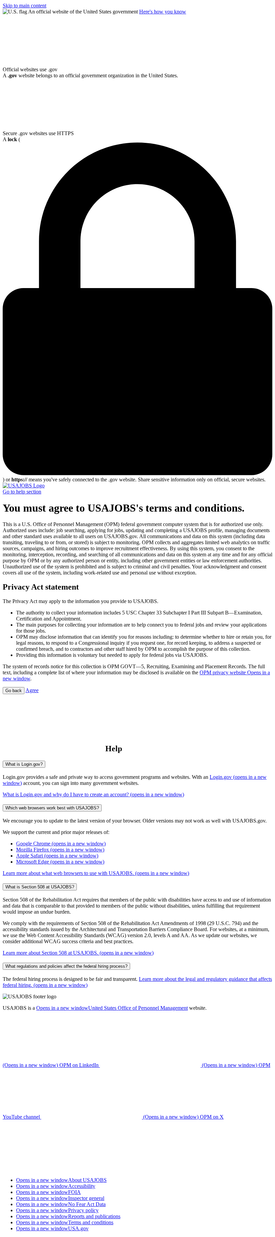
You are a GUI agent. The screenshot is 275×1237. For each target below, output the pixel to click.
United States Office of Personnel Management (112, 1008)
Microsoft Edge (60, 862)
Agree (32, 690)
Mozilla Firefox (60, 849)
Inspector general (60, 1198)
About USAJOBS (61, 1180)
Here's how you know (162, 11)
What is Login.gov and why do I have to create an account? (93, 794)
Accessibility (55, 1186)
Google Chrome (61, 843)
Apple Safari (57, 856)
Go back (13, 690)
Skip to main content (24, 5)
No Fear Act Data (61, 1204)
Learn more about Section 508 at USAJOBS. (78, 953)
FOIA (48, 1192)
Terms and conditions (64, 1222)
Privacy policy (57, 1210)
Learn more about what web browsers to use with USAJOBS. (96, 873)
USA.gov (52, 1228)
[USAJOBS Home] (24, 485)
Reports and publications (68, 1216)
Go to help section (22, 491)
